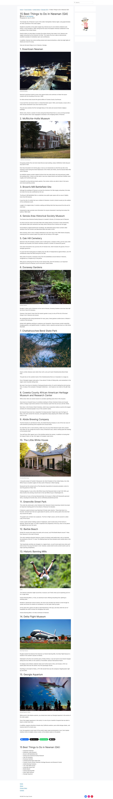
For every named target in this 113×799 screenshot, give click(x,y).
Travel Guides (28, 9)
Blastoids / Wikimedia (30, 157)
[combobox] (83, 2)
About (21, 786)
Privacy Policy (23, 788)
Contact (22, 790)
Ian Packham (30, 16)
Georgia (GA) (44, 9)
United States (36, 9)
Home (21, 9)
